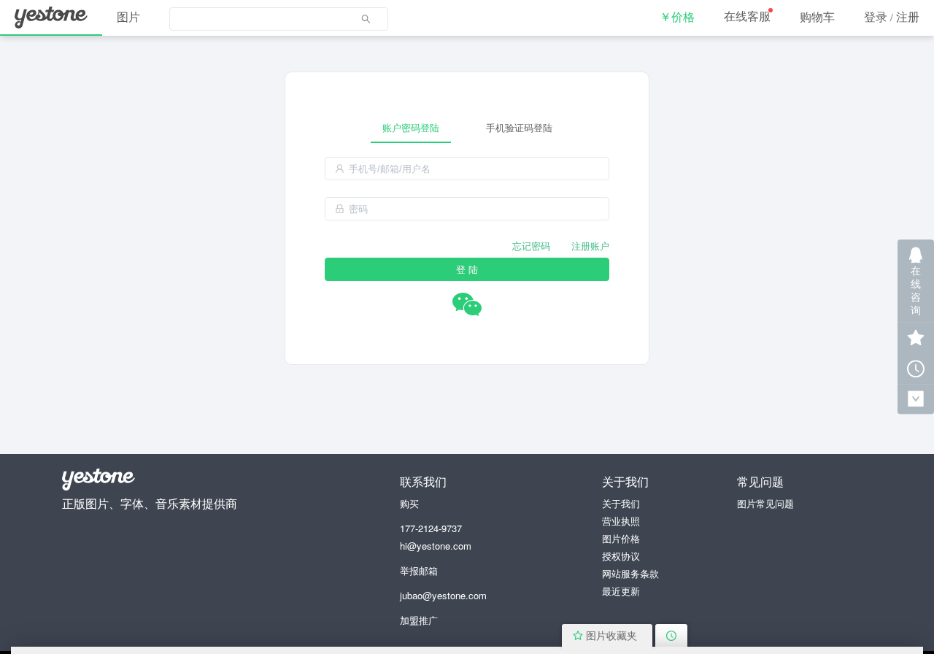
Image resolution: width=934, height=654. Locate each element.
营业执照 (621, 521)
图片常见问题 (765, 503)
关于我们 (621, 503)
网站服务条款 (630, 573)
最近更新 (621, 591)
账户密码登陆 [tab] (410, 127)
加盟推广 (419, 620)
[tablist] (467, 127)
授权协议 (621, 556)
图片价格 (621, 538)
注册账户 (590, 246)
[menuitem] (279, 18)
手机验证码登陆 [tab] (519, 127)
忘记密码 (531, 246)
